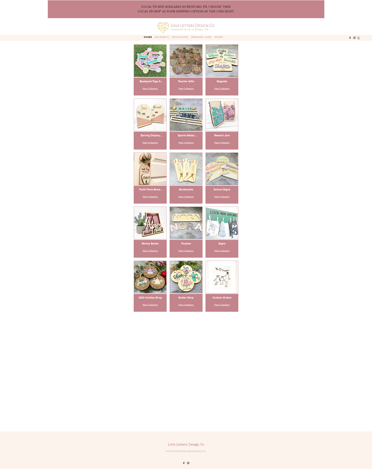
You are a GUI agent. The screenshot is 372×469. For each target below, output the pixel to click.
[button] (358, 37)
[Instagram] (354, 37)
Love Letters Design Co (186, 444)
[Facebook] (350, 37)
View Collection (150, 88)
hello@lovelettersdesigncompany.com (186, 451)
